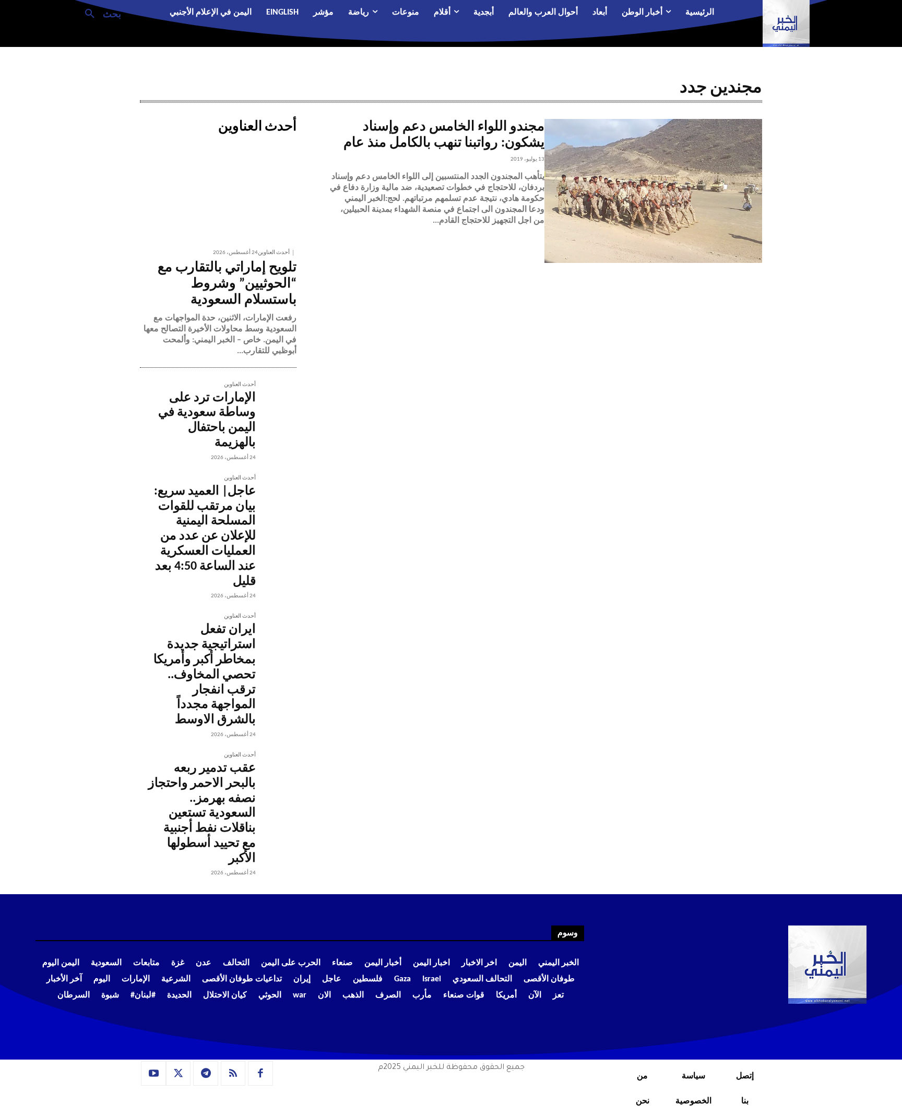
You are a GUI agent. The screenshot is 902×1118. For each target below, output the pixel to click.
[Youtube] (153, 1073)
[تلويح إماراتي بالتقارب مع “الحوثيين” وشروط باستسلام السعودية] (218, 190)
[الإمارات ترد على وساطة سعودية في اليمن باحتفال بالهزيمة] (276, 402)
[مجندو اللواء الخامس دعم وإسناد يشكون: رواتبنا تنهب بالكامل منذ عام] (653, 191)
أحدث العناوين (274, 253)
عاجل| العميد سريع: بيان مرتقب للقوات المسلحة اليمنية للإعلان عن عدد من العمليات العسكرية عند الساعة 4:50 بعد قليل (205, 536)
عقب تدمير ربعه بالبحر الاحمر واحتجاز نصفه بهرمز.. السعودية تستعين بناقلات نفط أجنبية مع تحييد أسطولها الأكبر (202, 813)
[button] (99, 13)
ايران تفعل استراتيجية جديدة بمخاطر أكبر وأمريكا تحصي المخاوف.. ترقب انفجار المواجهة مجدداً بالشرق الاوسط (204, 674)
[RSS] (233, 1073)
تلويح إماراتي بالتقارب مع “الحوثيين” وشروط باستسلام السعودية (227, 284)
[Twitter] (178, 1073)
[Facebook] (260, 1073)
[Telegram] (205, 1073)
